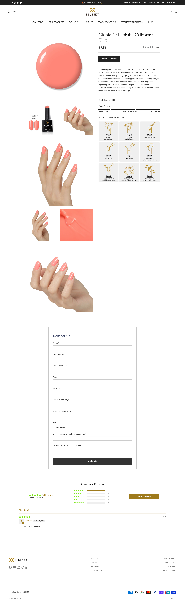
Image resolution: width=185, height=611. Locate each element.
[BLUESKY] (92, 12)
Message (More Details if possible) (68, 445)
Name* (56, 343)
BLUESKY (17, 598)
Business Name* (60, 354)
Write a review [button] (144, 496)
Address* (57, 388)
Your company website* (63, 411)
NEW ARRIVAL (38, 22)
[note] (92, 340)
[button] (79, 490)
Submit (92, 461)
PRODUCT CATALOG (107, 22)
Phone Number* (60, 366)
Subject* (57, 422)
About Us (127, 3)
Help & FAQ (143, 3)
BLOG (150, 22)
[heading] (92, 335)
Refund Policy (168, 562)
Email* (56, 377)
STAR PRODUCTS (56, 22)
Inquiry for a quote (109, 58)
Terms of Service (169, 570)
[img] (24, 517)
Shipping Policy (168, 566)
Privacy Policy (168, 558)
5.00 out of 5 (47, 495)
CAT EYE (89, 22)
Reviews (135, 3)
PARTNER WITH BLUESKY (132, 22)
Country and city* (61, 400)
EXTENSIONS (74, 22)
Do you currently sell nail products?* (69, 434)
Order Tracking (154, 3)
